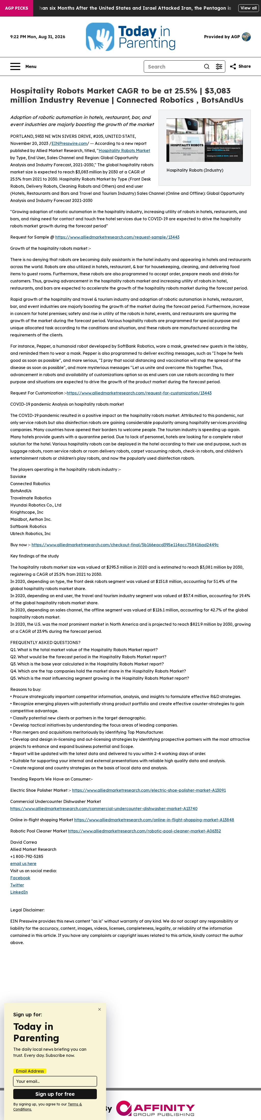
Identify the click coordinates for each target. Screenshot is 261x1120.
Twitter (17, 884)
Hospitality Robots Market (124, 150)
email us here (23, 863)
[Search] (207, 66)
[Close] (99, 1009)
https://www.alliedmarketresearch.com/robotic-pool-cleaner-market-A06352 (144, 831)
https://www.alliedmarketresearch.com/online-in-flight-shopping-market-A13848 (154, 819)
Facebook (20, 877)
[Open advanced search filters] (219, 66)
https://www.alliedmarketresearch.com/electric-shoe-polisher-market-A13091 (149, 790)
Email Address (30, 1071)
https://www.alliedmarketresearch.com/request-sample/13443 (117, 237)
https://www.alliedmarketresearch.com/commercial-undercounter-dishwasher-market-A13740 (104, 808)
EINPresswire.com (69, 143)
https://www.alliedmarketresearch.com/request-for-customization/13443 (139, 392)
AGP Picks (16, 8)
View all (249, 7)
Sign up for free (55, 1094)
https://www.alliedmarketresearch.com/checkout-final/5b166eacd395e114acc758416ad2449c (125, 544)
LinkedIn (19, 892)
